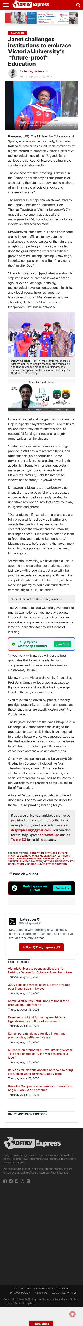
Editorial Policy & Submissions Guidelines (41, 1288)
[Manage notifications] (72, 1314)
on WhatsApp (50, 835)
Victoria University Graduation (46, 864)
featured (51, 853)
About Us (41, 1292)
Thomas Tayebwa (31, 861)
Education (37, 853)
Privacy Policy (20, 1292)
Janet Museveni (41, 855)
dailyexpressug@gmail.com (30, 830)
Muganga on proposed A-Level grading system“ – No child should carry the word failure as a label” (40, 1053)
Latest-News (61, 855)
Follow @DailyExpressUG (41, 947)
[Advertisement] (41, 1232)
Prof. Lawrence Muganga (25, 858)
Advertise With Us (64, 1292)
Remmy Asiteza (34, 71)
